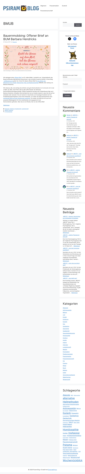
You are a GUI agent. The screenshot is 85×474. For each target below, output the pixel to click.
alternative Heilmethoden (71, 400)
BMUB (6, 110)
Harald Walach (67, 424)
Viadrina (65, 455)
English (65, 317)
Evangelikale (66, 416)
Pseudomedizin (54, 6)
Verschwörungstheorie (69, 375)
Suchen (65, 22)
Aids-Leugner (77, 395)
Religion (65, 370)
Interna (65, 342)
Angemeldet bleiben (69, 91)
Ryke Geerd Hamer (68, 449)
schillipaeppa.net (8, 81)
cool (64, 314)
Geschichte (66, 328)
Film (64, 324)
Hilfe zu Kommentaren (72, 63)
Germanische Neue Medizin (71, 420)
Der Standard (65, 410)
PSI (64, 361)
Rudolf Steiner (67, 447)
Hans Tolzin (77, 422)
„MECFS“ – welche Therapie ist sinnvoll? (72, 117)
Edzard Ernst (73, 410)
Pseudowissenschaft (46, 10)
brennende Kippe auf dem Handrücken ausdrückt (16, 98)
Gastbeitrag (66, 326)
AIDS (72, 395)
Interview (65, 345)
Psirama (65, 363)
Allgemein (43, 6)
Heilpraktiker (67, 426)
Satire (64, 372)
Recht (64, 368)
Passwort (65, 84)
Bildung (65, 312)
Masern (65, 440)
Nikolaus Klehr (73, 439)
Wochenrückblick (72, 460)
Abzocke (66, 395)
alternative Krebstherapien (71, 404)
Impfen (65, 340)
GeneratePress (52, 469)
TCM (79, 451)
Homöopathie (66, 335)
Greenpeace (65, 422)
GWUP (71, 422)
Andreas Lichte (66, 406)
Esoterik (64, 6)
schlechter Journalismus (70, 451)
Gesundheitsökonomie (69, 333)
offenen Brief (18, 77)
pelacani (69, 135)
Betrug (79, 408)
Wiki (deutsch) (72, 46)
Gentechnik (67, 418)
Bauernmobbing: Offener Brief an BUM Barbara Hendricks (25, 37)
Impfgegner (74, 433)
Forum (72, 48)
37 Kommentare (8, 111)
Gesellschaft (18, 108)
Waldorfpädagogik (72, 455)
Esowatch (75, 413)
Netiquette (72, 60)
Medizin (65, 349)
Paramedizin (66, 351)
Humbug (65, 338)
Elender (69, 115)
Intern (64, 435)
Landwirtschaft (24, 108)
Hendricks (10, 110)
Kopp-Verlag (65, 437)
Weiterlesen (6, 105)
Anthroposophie (67, 310)
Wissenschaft (66, 379)
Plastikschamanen (68, 354)
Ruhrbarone (75, 447)
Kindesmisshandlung (74, 435)
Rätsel (64, 365)
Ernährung (12, 108)
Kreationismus (72, 437)
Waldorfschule (66, 377)
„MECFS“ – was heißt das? (70, 278)
